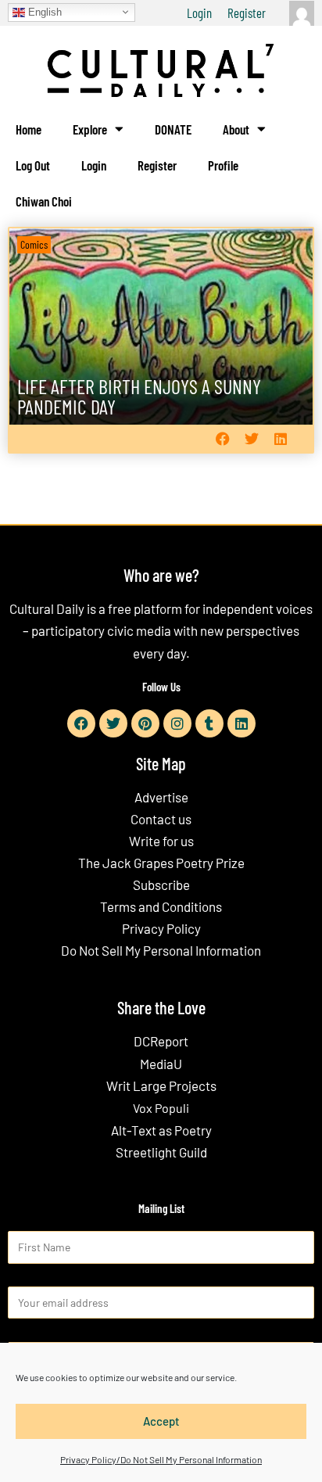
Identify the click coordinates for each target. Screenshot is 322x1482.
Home (28, 129)
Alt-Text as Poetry (161, 1130)
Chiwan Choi (44, 201)
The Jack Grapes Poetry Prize (161, 862)
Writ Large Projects (161, 1085)
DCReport (161, 1041)
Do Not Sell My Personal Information (161, 950)
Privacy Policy (161, 928)
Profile (223, 165)
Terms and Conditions (161, 906)
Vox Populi (161, 1107)
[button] (222, 438)
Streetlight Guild (161, 1152)
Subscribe (161, 884)
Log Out (33, 165)
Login (199, 12)
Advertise (161, 797)
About (236, 129)
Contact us (161, 819)
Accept (161, 1421)
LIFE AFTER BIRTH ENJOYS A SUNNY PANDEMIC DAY (139, 396)
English (43, 11)
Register (246, 12)
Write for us (161, 841)
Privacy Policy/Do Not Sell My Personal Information (161, 1459)
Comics (34, 244)
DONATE (173, 129)
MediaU (161, 1063)
